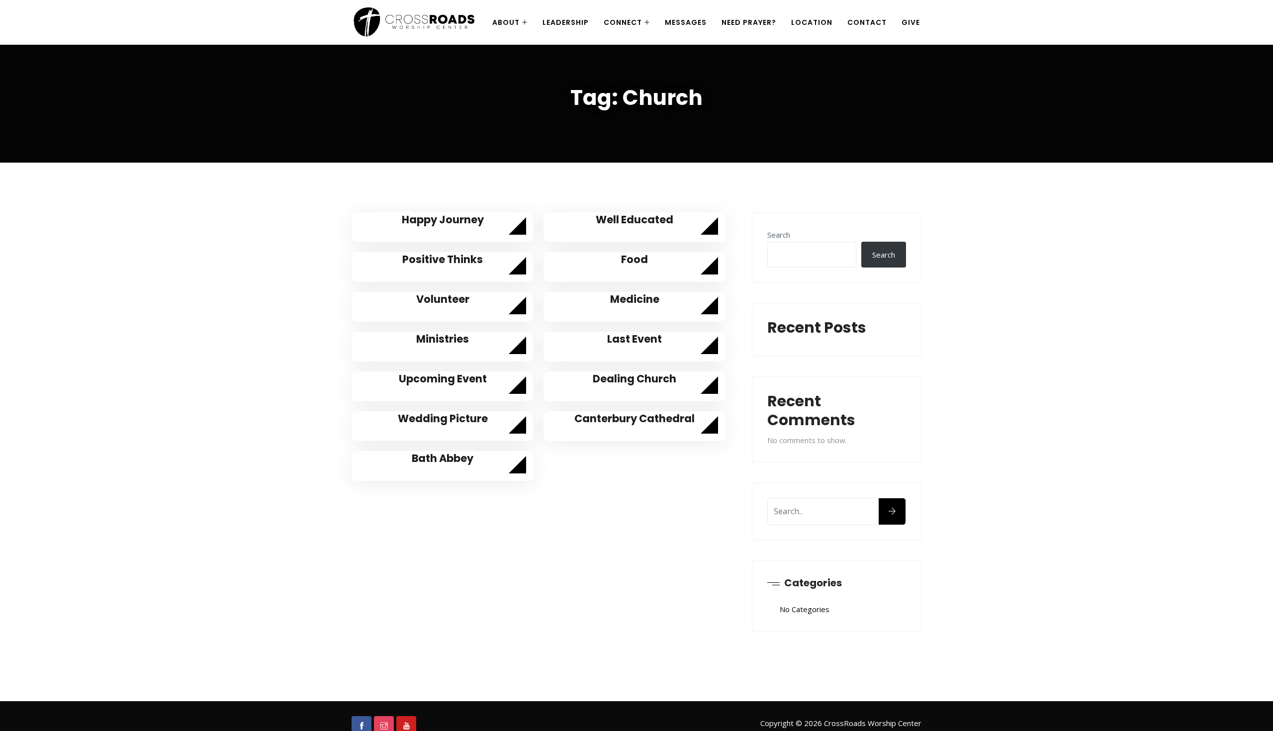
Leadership (566, 22)
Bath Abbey (442, 458)
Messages (686, 22)
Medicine (634, 299)
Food (634, 259)
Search (778, 235)
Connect (623, 22)
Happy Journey (443, 219)
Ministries (442, 339)
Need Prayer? (749, 22)
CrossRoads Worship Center (872, 723)
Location (811, 22)
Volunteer (442, 299)
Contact (867, 22)
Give (911, 22)
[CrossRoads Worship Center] (415, 23)
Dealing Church (634, 378)
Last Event (634, 339)
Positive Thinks (442, 259)
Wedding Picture (443, 418)
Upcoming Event (443, 378)
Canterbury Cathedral (634, 418)
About (506, 22)
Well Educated (634, 219)
